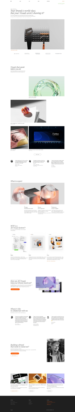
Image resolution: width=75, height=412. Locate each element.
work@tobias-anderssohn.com (51, 402)
